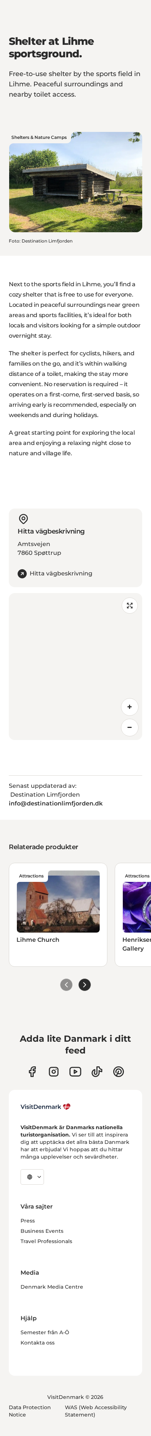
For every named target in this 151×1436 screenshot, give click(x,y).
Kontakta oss (38, 1342)
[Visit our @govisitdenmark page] (97, 1071)
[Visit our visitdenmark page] (75, 1071)
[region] (75, 666)
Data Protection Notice (30, 1411)
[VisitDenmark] (46, 1106)
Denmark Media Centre (52, 1287)
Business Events (42, 1231)
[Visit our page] (53, 1071)
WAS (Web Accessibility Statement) (96, 1411)
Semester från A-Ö (45, 1332)
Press (28, 1220)
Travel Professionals (46, 1241)
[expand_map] (130, 605)
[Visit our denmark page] (32, 1071)
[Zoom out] (130, 727)
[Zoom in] (130, 707)
